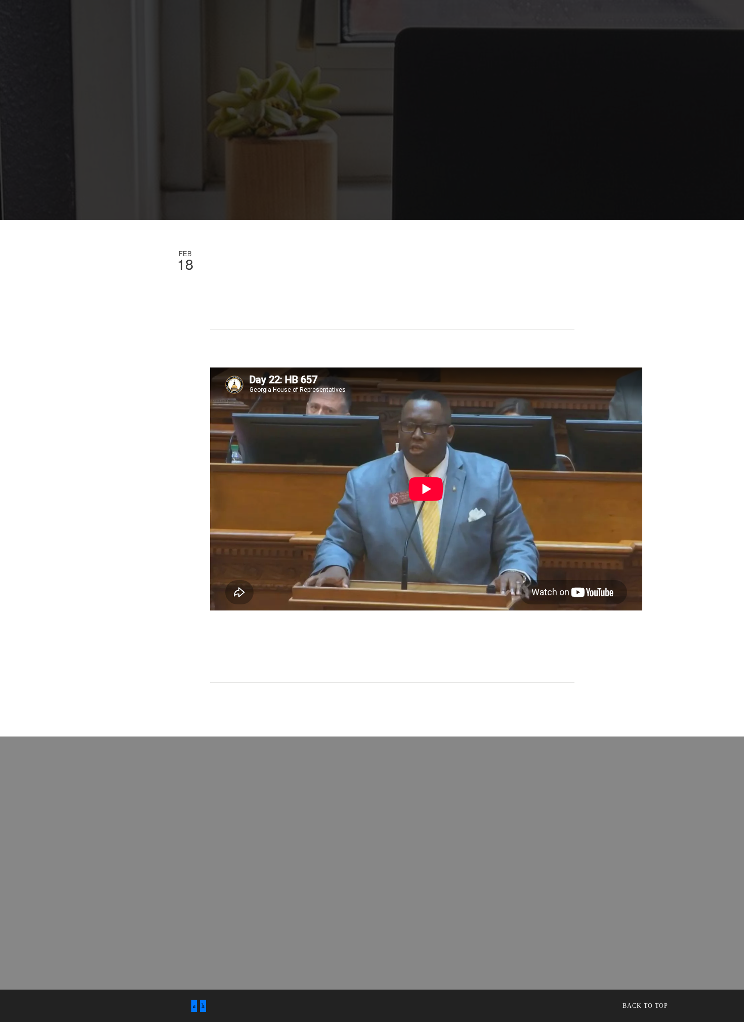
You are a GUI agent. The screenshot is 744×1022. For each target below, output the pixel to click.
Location (546, 61)
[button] (604, 64)
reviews (66, 25)
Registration (172, 45)
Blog (399, 25)
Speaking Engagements (165, 25)
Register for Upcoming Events (527, 25)
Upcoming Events (632, 25)
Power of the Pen (363, 45)
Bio (101, 25)
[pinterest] (203, 1006)
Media (294, 25)
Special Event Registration (264, 45)
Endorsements (348, 25)
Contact (438, 25)
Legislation (246, 25)
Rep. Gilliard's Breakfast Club (74, 45)
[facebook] (194, 1006)
